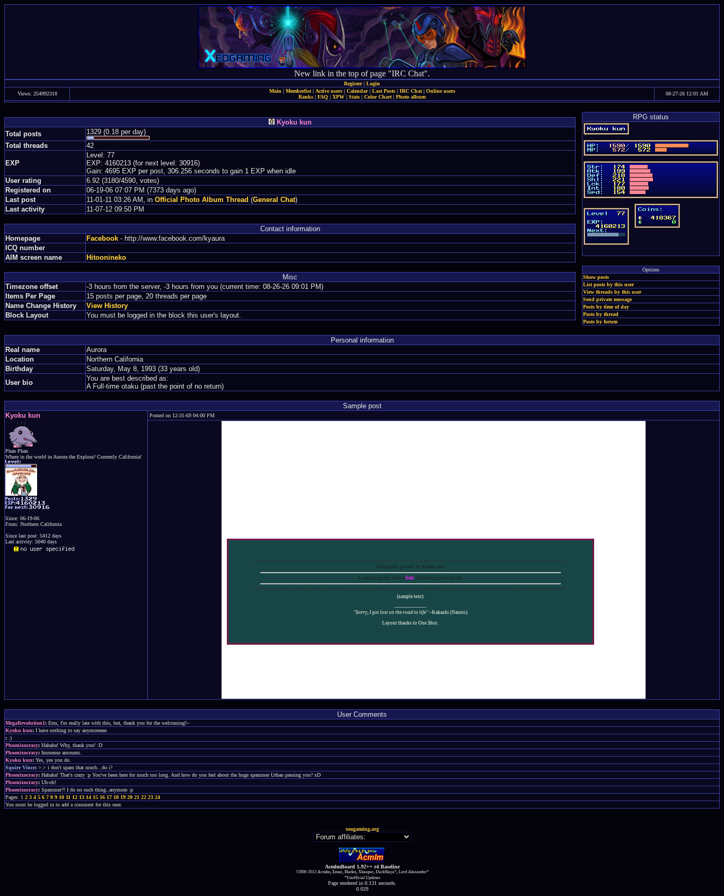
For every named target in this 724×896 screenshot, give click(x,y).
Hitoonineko (106, 257)
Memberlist (298, 91)
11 (68, 797)
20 (130, 797)
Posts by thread (601, 314)
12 (74, 797)
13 (81, 797)
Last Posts (383, 91)
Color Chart (378, 97)
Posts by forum (600, 321)
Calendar (357, 91)
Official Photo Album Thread (202, 200)
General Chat (274, 200)
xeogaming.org (362, 829)
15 (95, 797)
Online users (440, 91)
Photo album (411, 97)
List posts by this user (608, 284)
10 (61, 797)
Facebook (102, 238)
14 (88, 797)
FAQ (322, 97)
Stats (354, 97)
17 (109, 797)
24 (157, 797)
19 (123, 797)
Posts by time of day (606, 307)
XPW (338, 97)
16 (102, 797)
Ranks (305, 97)
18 (116, 797)
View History (107, 306)
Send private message (607, 299)
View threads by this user (612, 292)
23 (150, 797)
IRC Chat (411, 91)
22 (143, 797)
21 (136, 797)
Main (275, 91)
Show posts (596, 277)
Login (373, 83)
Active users (328, 91)
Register (353, 83)
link (409, 578)
